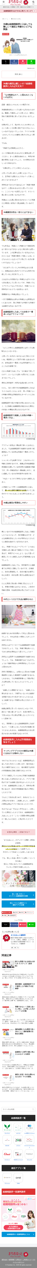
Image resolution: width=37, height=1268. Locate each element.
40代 (22, 912)
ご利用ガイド (27, 1259)
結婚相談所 (13, 915)
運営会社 (4, 1259)
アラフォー (30, 912)
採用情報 (11, 1259)
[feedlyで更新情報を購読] (15, 947)
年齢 (5, 915)
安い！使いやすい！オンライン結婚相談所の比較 (18, 895)
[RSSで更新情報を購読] (18, 947)
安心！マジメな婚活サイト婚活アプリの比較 (18, 904)
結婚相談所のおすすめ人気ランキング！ (18, 11)
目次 (16, 74)
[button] (33, 1109)
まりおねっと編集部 (18, 935)
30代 (16, 912)
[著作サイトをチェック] (12, 947)
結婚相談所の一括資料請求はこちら (18, 1234)
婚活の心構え (7, 912)
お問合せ (18, 1259)
